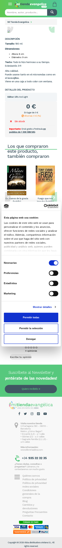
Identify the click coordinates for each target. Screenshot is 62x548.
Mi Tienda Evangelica (18, 22)
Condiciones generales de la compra (31, 494)
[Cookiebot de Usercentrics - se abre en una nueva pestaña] (44, 206)
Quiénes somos (31, 475)
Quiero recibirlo (30, 388)
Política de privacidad (34, 479)
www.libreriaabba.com (32, 449)
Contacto (27, 515)
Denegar (31, 339)
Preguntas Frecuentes (34, 512)
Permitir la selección (31, 328)
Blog (25, 501)
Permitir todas (31, 317)
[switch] (53, 273)
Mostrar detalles (42, 307)
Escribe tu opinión (20, 357)
